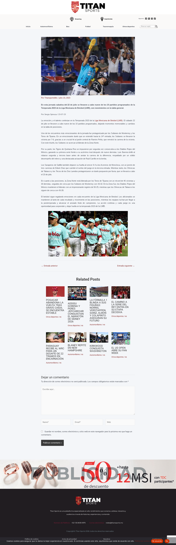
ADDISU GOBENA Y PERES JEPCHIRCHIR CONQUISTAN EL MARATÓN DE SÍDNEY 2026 (76, 312)
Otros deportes (129, 26)
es (60, 317)
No (167, 541)
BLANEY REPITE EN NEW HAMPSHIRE (77, 348)
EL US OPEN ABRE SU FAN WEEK (119, 350)
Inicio (28, 26)
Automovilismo (46, 26)
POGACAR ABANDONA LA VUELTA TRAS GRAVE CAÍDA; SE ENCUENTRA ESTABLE (55, 306)
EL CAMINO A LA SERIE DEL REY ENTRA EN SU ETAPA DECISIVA (119, 307)
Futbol (88, 26)
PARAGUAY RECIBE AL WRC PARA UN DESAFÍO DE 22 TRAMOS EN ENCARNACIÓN (55, 352)
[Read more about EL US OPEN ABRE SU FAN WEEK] (120, 338)
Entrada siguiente (126, 266)
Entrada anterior (49, 266)
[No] (172, 541)
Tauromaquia (108, 26)
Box (67, 26)
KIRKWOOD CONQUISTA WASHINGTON (98, 348)
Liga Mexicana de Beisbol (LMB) (109, 120)
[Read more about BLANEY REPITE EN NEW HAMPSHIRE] (77, 337)
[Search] (156, 26)
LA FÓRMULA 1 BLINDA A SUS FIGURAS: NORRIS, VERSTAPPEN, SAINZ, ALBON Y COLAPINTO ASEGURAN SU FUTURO (98, 310)
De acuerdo (157, 541)
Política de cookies (142, 541)
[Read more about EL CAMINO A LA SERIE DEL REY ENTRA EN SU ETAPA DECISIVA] (120, 292)
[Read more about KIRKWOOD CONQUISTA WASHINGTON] (99, 337)
